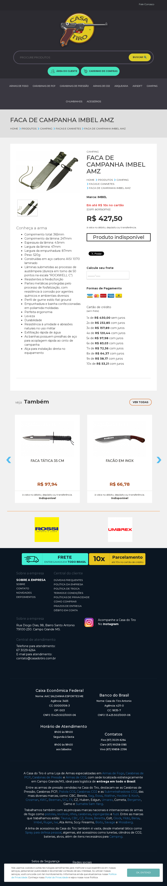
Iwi (56, 822)
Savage (109, 822)
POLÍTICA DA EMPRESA (68, 584)
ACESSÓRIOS (94, 101)
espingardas (101, 814)
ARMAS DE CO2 (101, 86)
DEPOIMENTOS (25, 596)
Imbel (38, 822)
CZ (81, 818)
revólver (62, 814)
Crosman (32, 800)
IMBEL (102, 197)
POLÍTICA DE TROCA (67, 588)
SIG (64, 800)
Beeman (54, 800)
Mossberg (126, 822)
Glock (117, 818)
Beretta (99, 818)
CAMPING (152, 86)
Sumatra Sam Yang (89, 804)
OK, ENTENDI (143, 872)
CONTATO (22, 588)
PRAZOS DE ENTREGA (68, 605)
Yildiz (126, 818)
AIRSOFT (137, 86)
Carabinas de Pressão (47, 777)
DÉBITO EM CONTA (66, 610)
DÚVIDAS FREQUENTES (68, 580)
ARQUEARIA (121, 86)
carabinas (84, 814)
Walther (109, 796)
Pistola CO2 (67, 791)
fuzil (116, 814)
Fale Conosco (146, 4)
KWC (43, 800)
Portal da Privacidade (56, 877)
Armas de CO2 (76, 777)
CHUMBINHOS (74, 101)
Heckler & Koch (128, 796)
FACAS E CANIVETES (68, 128)
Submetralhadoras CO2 (120, 791)
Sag (91, 796)
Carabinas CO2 (87, 791)
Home (14, 128)
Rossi (99, 796)
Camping (115, 836)
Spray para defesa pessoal (43, 832)
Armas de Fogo (113, 773)
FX (71, 800)
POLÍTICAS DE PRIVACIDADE (72, 597)
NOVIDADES (24, 592)
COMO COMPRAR (65, 601)
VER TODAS (140, 402)
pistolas (50, 814)
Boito (99, 822)
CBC (75, 818)
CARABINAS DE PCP (44, 86)
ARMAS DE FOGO (18, 86)
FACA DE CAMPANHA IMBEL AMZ (105, 128)
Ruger (47, 822)
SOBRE (20, 584)
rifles (73, 814)
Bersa (135, 818)
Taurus (65, 818)
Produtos (29, 128)
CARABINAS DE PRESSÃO (74, 86)
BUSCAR (138, 57)
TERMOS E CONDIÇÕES (68, 592)
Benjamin (134, 800)
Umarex (107, 800)
